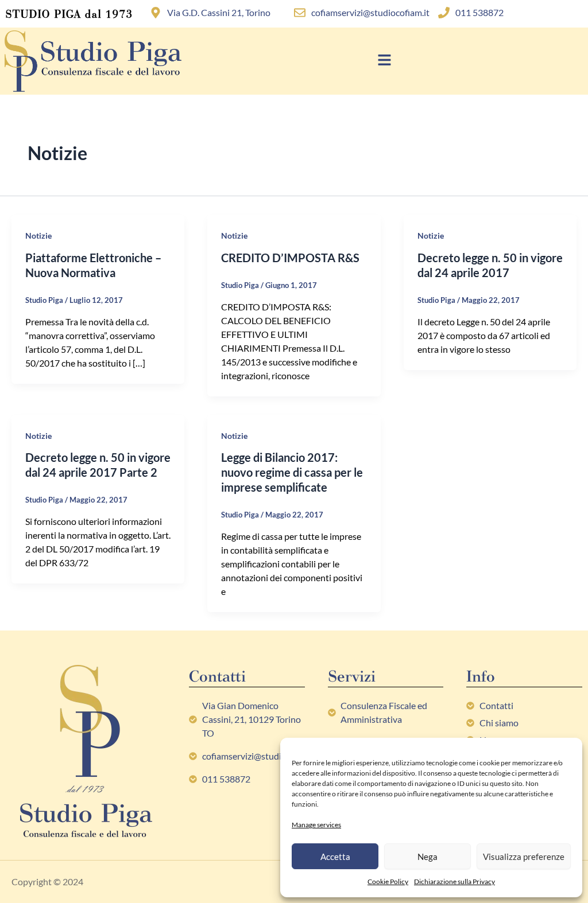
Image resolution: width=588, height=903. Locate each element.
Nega (427, 856)
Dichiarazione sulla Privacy (454, 881)
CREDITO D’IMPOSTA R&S (290, 257)
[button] (384, 61)
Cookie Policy (388, 881)
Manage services (316, 824)
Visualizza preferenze (523, 856)
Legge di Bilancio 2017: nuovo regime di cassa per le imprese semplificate (292, 472)
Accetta (335, 856)
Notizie (38, 235)
